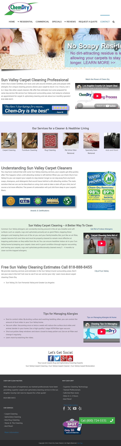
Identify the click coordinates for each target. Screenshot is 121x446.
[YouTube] (74, 408)
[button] (114, 21)
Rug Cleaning (50, 150)
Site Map (79, 443)
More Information (71, 405)
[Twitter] (69, 408)
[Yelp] (80, 408)
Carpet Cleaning (9, 150)
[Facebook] (64, 408)
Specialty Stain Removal (91, 151)
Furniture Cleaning (29, 150)
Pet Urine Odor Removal (71, 151)
